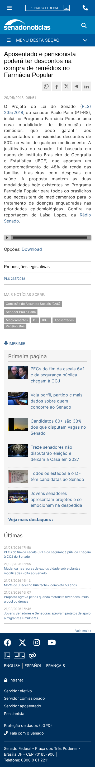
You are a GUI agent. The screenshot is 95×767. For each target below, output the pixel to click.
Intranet (15, 680)
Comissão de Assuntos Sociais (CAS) (33, 304)
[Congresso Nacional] (19, 655)
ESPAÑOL (33, 665)
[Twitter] (22, 642)
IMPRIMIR (16, 343)
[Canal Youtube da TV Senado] (50, 642)
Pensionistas (15, 326)
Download (32, 249)
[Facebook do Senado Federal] (9, 642)
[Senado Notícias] (27, 26)
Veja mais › (83, 631)
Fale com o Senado (26, 733)
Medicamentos (17, 320)
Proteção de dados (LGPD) (28, 725)
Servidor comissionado (24, 698)
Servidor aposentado (22, 706)
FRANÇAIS (55, 665)
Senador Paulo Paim (21, 312)
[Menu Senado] (9, 8)
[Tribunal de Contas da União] (32, 655)
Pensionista (14, 713)
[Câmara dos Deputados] (7, 655)
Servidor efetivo (18, 691)
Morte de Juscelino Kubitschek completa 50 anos (40, 585)
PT (35, 320)
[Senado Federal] (47, 8)
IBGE (45, 320)
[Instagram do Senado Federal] (37, 642)
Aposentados (64, 320)
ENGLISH (12, 665)
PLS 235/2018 (14, 279)
